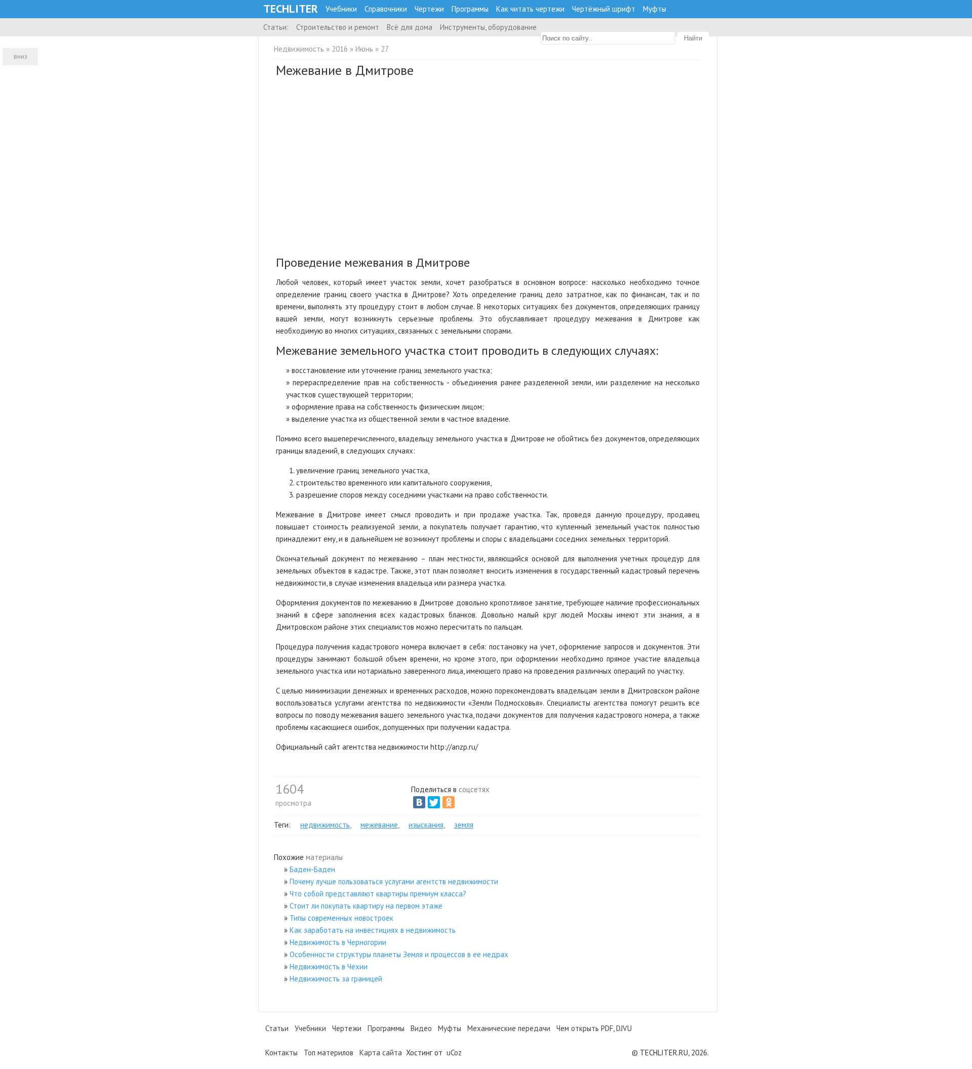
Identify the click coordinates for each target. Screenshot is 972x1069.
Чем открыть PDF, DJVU (594, 1028)
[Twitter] (434, 802)
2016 (340, 49)
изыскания (426, 825)
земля (463, 825)
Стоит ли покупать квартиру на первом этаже (366, 906)
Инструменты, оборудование (488, 27)
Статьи (277, 1028)
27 (385, 49)
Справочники (385, 9)
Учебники (341, 9)
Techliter (290, 9)
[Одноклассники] (448, 802)
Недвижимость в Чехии (329, 966)
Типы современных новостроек (341, 918)
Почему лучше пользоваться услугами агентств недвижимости (394, 881)
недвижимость (325, 825)
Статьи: (276, 27)
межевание (379, 825)
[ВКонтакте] (419, 802)
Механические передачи (508, 1028)
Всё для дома (409, 27)
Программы (470, 9)
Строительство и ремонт (337, 27)
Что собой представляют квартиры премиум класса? (378, 893)
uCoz (454, 1052)
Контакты (281, 1052)
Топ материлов (328, 1052)
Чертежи (429, 9)
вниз (20, 56)
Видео (421, 1028)
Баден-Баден (312, 869)
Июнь (364, 49)
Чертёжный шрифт (603, 9)
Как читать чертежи (530, 9)
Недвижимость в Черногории (338, 942)
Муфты (654, 9)
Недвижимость (299, 49)
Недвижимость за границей (336, 978)
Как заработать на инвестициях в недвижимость (373, 930)
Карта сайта (380, 1052)
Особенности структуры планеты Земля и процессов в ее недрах (399, 954)
